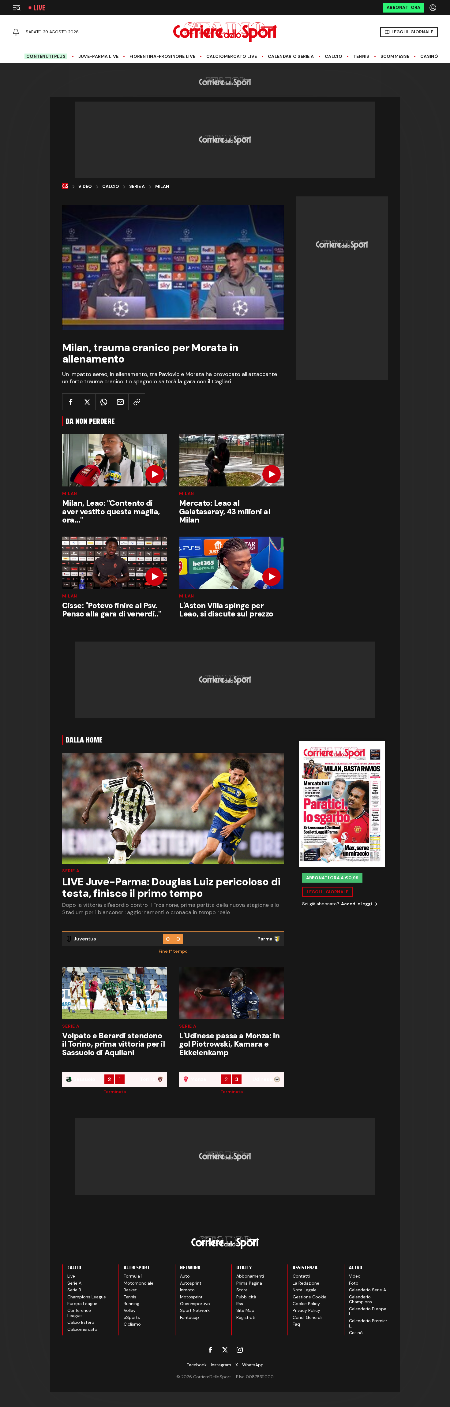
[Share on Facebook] (70, 402)
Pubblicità (246, 1297)
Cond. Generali (307, 1317)
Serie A (137, 186)
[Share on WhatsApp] (104, 402)
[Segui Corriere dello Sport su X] (225, 1349)
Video (85, 186)
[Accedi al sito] (433, 7)
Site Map (245, 1310)
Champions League (86, 1297)
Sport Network (195, 1310)
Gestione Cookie (309, 1297)
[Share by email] (120, 402)
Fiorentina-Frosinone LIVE (162, 56)
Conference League (79, 1313)
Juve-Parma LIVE (98, 56)
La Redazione (306, 1283)
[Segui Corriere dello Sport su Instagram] (239, 1349)
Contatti (301, 1276)
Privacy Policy (306, 1310)
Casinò (429, 56)
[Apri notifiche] (16, 32)
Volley (130, 1310)
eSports (132, 1317)
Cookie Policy (306, 1303)
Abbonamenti (250, 1276)
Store (242, 1290)
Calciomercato (82, 1329)
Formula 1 (133, 1276)
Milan (162, 186)
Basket (130, 1290)
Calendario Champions (360, 1299)
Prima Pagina (249, 1283)
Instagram (221, 1365)
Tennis (361, 56)
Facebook (197, 1365)
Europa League (82, 1303)
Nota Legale (305, 1290)
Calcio (333, 56)
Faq (296, 1324)
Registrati (245, 1317)
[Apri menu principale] (16, 7)
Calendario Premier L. (368, 1323)
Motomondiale (138, 1283)
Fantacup (189, 1317)
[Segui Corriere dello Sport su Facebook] (210, 1349)
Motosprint (191, 1297)
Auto (185, 1276)
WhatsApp (253, 1365)
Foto (353, 1283)
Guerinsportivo (195, 1303)
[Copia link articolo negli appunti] (137, 402)
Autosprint (190, 1283)
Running (131, 1303)
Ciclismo (132, 1324)
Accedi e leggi (356, 904)
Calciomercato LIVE (231, 56)
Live (39, 8)
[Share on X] (87, 402)
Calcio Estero (80, 1322)
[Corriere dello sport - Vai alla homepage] (225, 32)
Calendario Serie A (291, 56)
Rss (239, 1303)
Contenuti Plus (46, 56)
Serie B (74, 1290)
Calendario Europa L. (367, 1311)
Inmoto (187, 1290)
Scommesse (395, 56)
